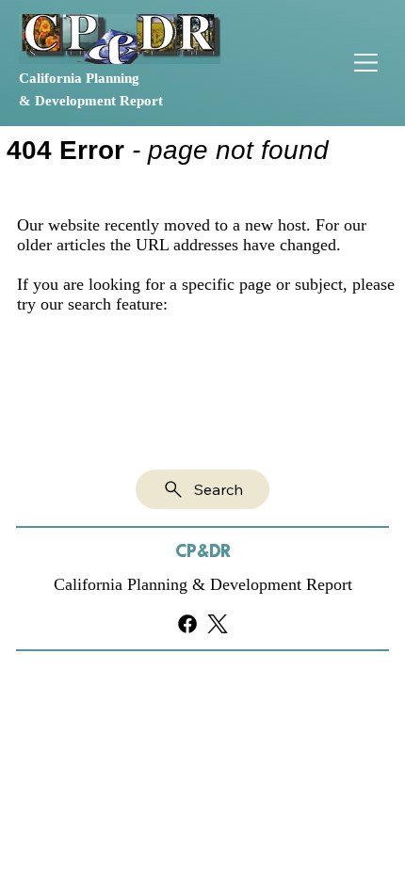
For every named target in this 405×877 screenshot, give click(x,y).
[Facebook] (187, 624)
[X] (217, 624)
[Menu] (367, 62)
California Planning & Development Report (203, 584)
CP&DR (203, 552)
